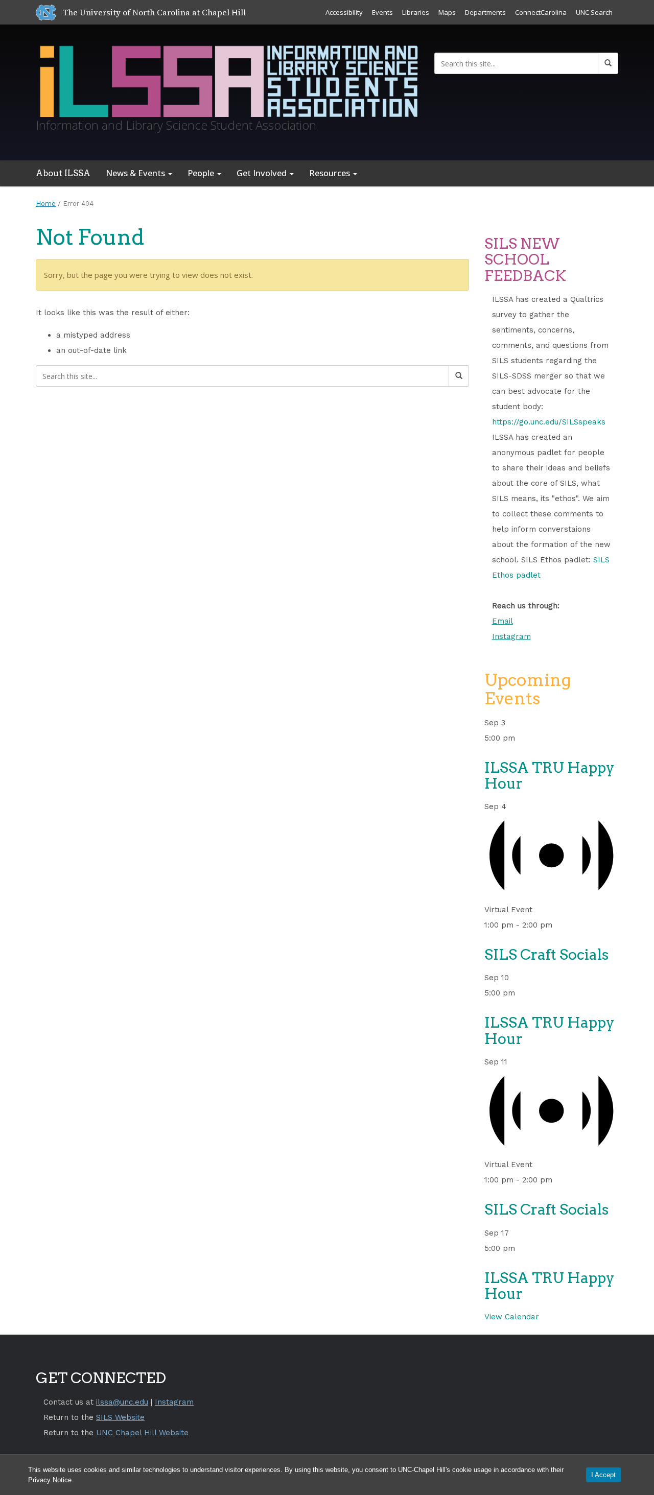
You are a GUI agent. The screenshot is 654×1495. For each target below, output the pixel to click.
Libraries (415, 12)
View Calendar (511, 1316)
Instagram (511, 636)
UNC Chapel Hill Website (142, 1432)
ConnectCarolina (541, 12)
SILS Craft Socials (546, 954)
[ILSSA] (227, 79)
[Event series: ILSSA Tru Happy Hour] (521, 738)
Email (502, 621)
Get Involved (263, 173)
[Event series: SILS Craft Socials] (558, 925)
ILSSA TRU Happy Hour (549, 775)
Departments (485, 12)
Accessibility (344, 12)
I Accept (603, 1475)
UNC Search (594, 12)
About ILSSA (63, 173)
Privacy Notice (50, 1480)
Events (382, 12)
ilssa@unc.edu (122, 1402)
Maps (447, 12)
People (202, 173)
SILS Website (120, 1417)
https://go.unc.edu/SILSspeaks (548, 421)
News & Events (136, 173)
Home (46, 203)
